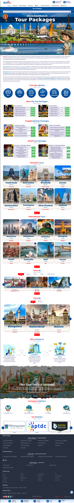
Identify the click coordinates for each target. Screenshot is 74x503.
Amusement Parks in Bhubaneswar (45, 456)
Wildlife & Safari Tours (25, 443)
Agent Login (64, 5)
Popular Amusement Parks (40, 453)
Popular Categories (32, 438)
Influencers (24, 493)
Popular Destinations (41, 438)
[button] (1, 33)
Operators (10, 493)
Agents (14, 493)
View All (37, 212)
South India (23, 447)
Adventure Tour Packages (43, 440)
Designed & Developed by (37, 496)
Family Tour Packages (8, 443)
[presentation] (3, 284)
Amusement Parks (45, 5)
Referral (18, 493)
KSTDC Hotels (53, 465)
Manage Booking (55, 5)
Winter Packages (41, 443)
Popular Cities (31, 453)
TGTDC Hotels (7, 465)
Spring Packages (7, 445)
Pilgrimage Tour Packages (26, 440)
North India (40, 445)
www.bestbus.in (61, 496)
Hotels (37, 5)
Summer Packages (59, 443)
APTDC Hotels (30, 465)
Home (9, 5)
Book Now (33, 107)
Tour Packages (23, 5)
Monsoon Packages (25, 445)
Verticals (15, 5)
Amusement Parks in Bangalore (27, 456)
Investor (5, 493)
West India (6, 447)
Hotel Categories (33, 462)
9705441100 (57, 2)
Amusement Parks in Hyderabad (10, 456)
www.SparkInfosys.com (37, 497)
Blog (56, 473)
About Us (22, 473)
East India (58, 445)
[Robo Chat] (71, 492)
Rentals (24, 487)
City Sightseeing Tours (8, 440)
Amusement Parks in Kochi (61, 456)
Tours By (31, 5)
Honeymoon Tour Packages (61, 440)
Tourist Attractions (41, 473)
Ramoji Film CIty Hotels (8, 467)
